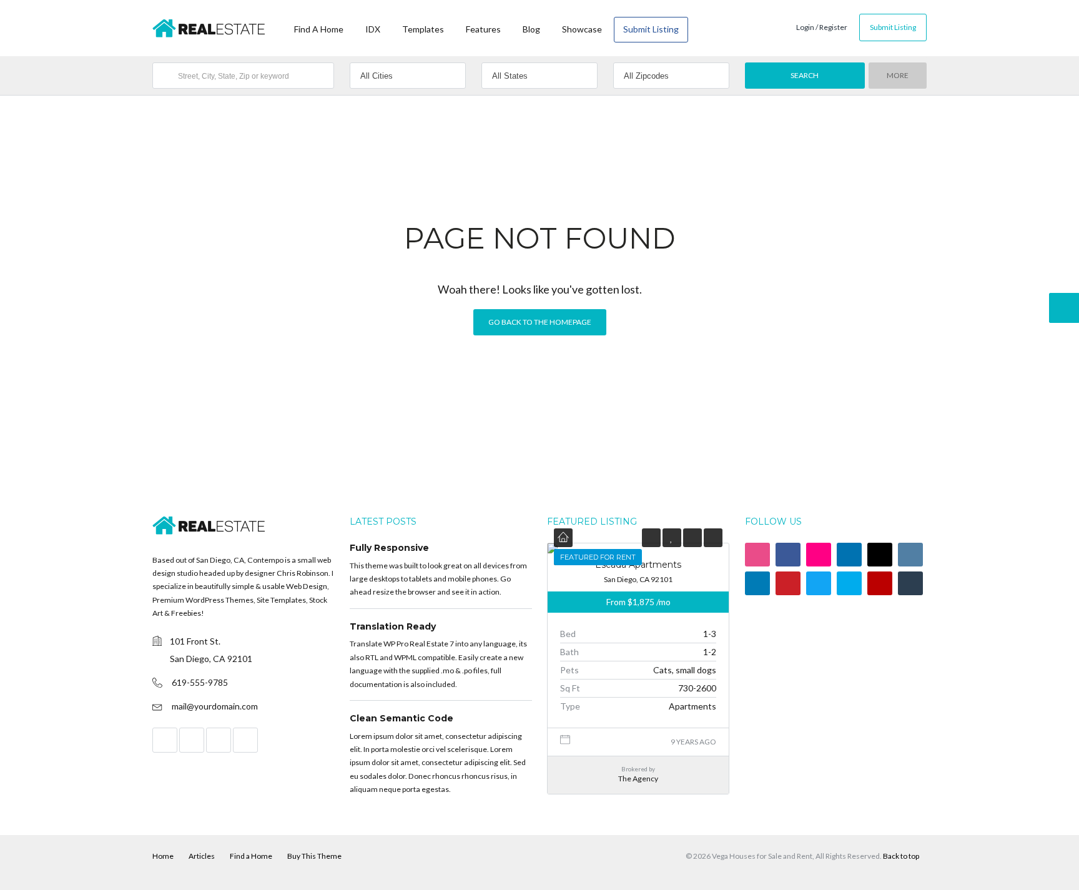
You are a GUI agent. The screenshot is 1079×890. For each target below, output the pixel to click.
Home (163, 856)
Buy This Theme (314, 856)
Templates (423, 29)
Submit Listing (651, 29)
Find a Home (251, 856)
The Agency (638, 778)
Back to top (901, 856)
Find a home (318, 29)
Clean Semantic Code (401, 718)
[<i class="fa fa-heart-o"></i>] (671, 537)
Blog (531, 29)
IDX (372, 29)
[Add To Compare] (692, 537)
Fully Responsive (389, 547)
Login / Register (821, 27)
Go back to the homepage (539, 322)
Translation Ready (393, 626)
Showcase (582, 29)
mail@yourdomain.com (215, 706)
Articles (202, 856)
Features (483, 29)
